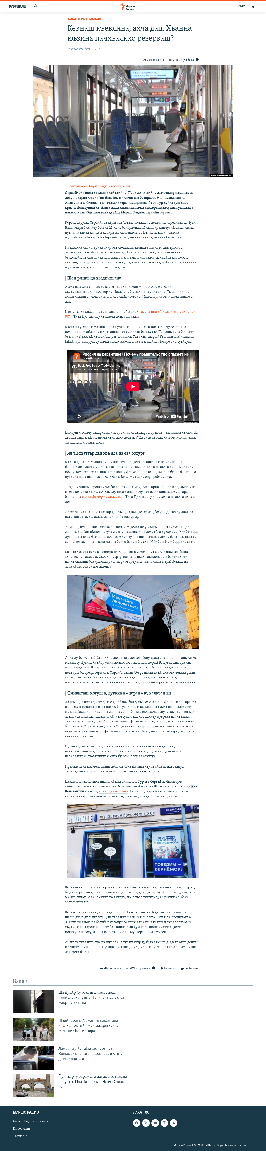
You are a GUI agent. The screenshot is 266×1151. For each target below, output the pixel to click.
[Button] (153, 60)
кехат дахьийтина (113, 791)
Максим (82, 186)
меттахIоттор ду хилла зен (103, 497)
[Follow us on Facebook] (136, 1123)
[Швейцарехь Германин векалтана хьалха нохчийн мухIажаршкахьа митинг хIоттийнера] (33, 1029)
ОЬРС (242, 6)
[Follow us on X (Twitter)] (146, 1123)
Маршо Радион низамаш (30, 1121)
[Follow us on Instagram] (164, 1123)
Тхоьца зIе (20, 1136)
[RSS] (173, 1123)
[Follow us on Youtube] (155, 1123)
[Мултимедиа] (254, 6)
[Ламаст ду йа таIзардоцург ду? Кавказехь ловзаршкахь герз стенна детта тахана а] (33, 1058)
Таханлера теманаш (84, 19)
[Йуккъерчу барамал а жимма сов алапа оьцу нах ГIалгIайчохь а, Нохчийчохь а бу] (33, 1085)
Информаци (21, 1129)
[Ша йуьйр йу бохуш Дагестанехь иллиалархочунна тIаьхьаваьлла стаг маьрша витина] (33, 1001)
